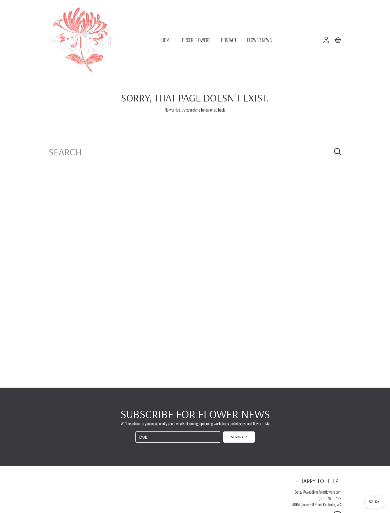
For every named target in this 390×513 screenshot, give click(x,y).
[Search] (337, 152)
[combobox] (195, 151)
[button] (338, 40)
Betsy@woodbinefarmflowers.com (318, 492)
